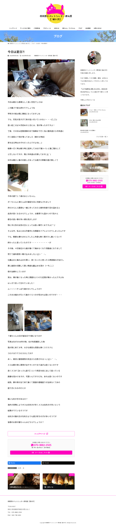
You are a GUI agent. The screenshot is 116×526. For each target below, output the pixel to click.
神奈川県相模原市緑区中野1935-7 (19, 509)
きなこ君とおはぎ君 (95, 120)
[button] (41, 433)
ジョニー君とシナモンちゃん (97, 110)
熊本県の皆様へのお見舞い (88, 130)
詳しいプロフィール (88, 100)
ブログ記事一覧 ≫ (102, 136)
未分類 (19, 468)
